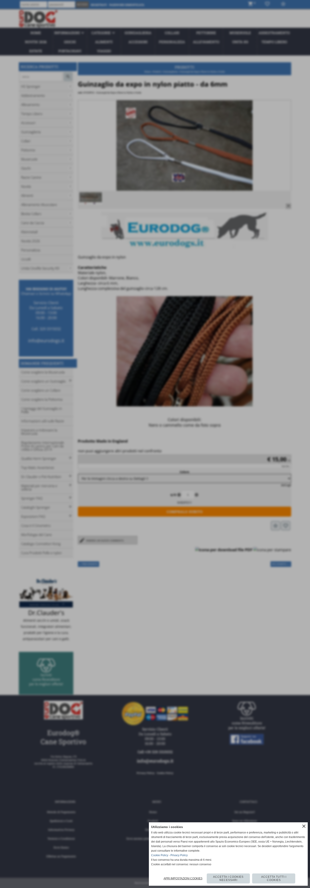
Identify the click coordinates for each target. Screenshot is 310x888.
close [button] (304, 826)
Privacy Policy (179, 855)
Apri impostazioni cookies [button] (183, 878)
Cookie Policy (159, 855)
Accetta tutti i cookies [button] (273, 878)
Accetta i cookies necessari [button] (228, 878)
